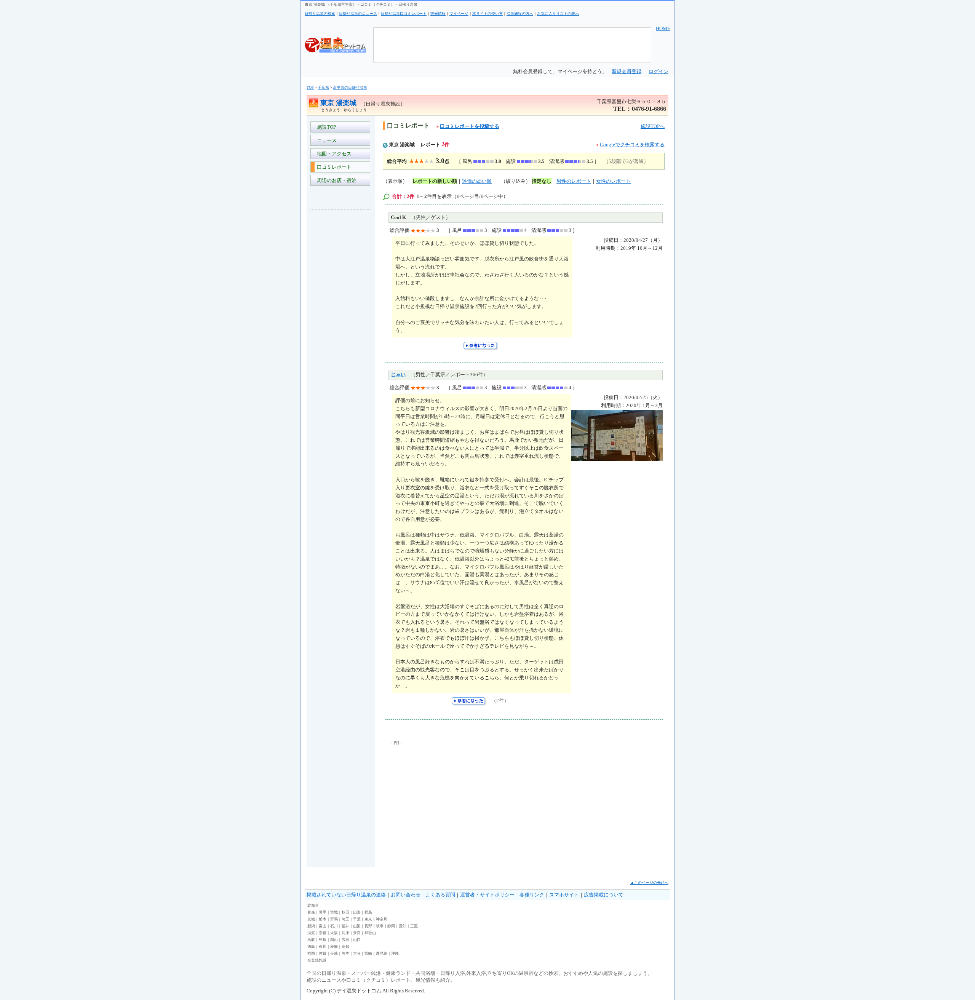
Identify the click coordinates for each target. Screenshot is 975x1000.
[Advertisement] (340, 329)
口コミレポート (333, 167)
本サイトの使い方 (487, 13)
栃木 (322, 919)
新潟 (311, 926)
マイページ (458, 13)
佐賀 (322, 953)
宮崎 (368, 953)
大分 (357, 953)
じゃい (398, 374)
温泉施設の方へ (520, 13)
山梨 (357, 926)
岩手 (322, 912)
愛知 (402, 926)
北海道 (313, 905)
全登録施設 (316, 960)
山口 (357, 940)
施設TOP (325, 127)
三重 (414, 926)
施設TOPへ (653, 126)
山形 (357, 912)
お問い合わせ (405, 895)
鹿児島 (381, 953)
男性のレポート (573, 181)
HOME (663, 28)
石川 (334, 926)
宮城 (334, 912)
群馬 (334, 919)
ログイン (658, 71)
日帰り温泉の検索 (320, 13)
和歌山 (370, 933)
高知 (345, 946)
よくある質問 (440, 895)
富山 (322, 926)
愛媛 (334, 946)
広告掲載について (603, 895)
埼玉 (345, 919)
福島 (368, 912)
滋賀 (311, 933)
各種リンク (531, 895)
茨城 (311, 919)
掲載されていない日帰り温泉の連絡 (346, 895)
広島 (345, 940)
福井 (345, 926)
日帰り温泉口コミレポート (404, 13)
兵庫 (345, 933)
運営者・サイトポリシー (487, 895)
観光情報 (438, 13)
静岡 (391, 926)
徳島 (311, 946)
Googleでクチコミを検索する (632, 144)
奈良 (357, 933)
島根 (322, 940)
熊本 (345, 953)
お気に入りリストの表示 (558, 13)
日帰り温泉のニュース (358, 13)
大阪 (334, 933)
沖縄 (395, 953)
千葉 (357, 919)
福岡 (311, 953)
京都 (322, 933)
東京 (368, 919)
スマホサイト (564, 895)
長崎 (334, 953)
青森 (311, 912)
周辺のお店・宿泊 (335, 180)
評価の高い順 (477, 181)
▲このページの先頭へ (649, 882)
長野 (368, 926)
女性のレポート (613, 181)
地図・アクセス (333, 154)
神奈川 (381, 919)
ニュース (326, 140)
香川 (322, 946)
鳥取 (311, 940)
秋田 (345, 912)
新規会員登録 (626, 71)
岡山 (334, 940)
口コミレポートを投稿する (469, 126)
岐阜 (380, 926)
